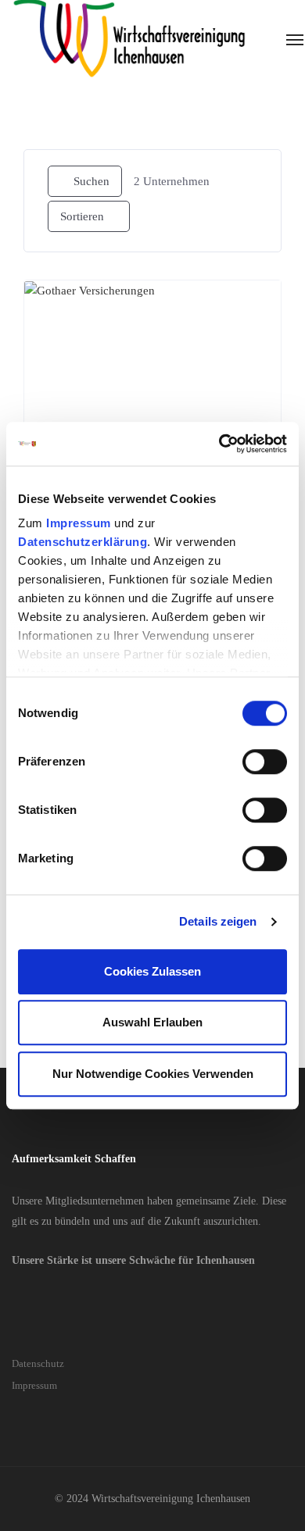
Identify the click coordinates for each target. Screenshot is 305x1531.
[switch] (264, 761)
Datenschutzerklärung (82, 541)
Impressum (78, 523)
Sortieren (82, 216)
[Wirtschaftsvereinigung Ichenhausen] (129, 39)
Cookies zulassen (152, 971)
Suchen (91, 181)
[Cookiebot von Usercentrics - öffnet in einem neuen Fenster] (219, 444)
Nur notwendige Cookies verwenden (152, 1073)
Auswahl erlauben (152, 1022)
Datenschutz (38, 1363)
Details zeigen (218, 921)
